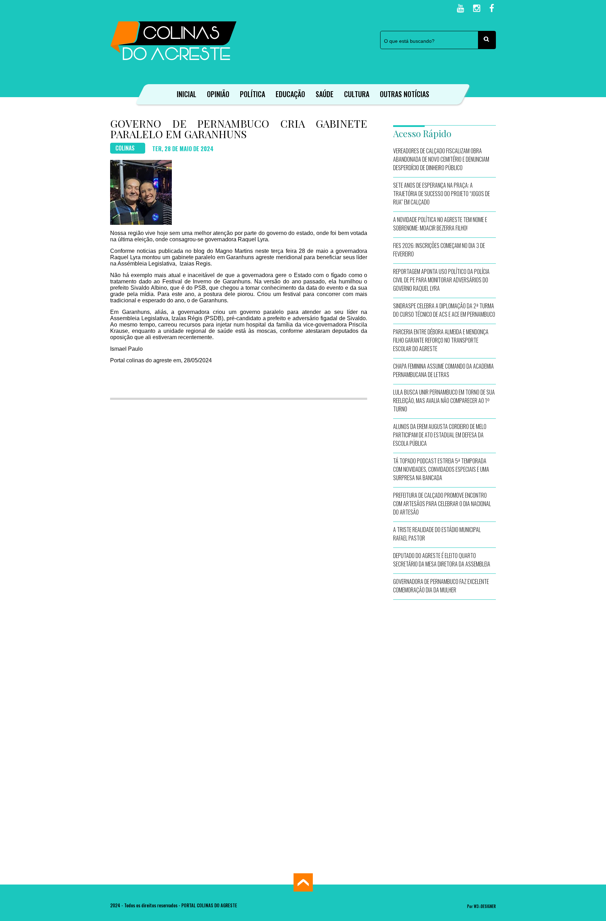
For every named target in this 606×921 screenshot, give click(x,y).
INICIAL (186, 94)
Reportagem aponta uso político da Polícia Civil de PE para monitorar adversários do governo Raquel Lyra (441, 280)
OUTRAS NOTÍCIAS (404, 94)
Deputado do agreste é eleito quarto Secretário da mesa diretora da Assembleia (441, 559)
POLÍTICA (252, 94)
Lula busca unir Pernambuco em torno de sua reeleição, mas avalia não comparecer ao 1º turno (444, 400)
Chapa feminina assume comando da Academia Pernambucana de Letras (443, 370)
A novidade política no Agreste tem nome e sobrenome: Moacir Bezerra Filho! (440, 223)
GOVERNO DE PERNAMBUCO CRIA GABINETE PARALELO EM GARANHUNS (238, 128)
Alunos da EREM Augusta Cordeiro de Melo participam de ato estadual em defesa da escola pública (439, 435)
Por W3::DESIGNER (481, 906)
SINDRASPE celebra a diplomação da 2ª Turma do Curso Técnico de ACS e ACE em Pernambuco (444, 310)
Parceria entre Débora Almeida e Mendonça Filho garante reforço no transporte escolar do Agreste (441, 340)
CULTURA (356, 94)
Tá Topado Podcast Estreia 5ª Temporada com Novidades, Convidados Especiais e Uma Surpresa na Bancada (441, 469)
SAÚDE (325, 94)
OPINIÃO (218, 94)
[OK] (487, 40)
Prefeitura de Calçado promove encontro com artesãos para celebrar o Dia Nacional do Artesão (442, 503)
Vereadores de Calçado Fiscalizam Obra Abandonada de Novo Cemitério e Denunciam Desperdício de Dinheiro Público (441, 159)
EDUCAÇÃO (290, 94)
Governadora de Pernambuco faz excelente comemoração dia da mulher (441, 585)
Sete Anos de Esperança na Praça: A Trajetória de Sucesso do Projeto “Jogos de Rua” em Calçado (441, 193)
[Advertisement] (444, 712)
